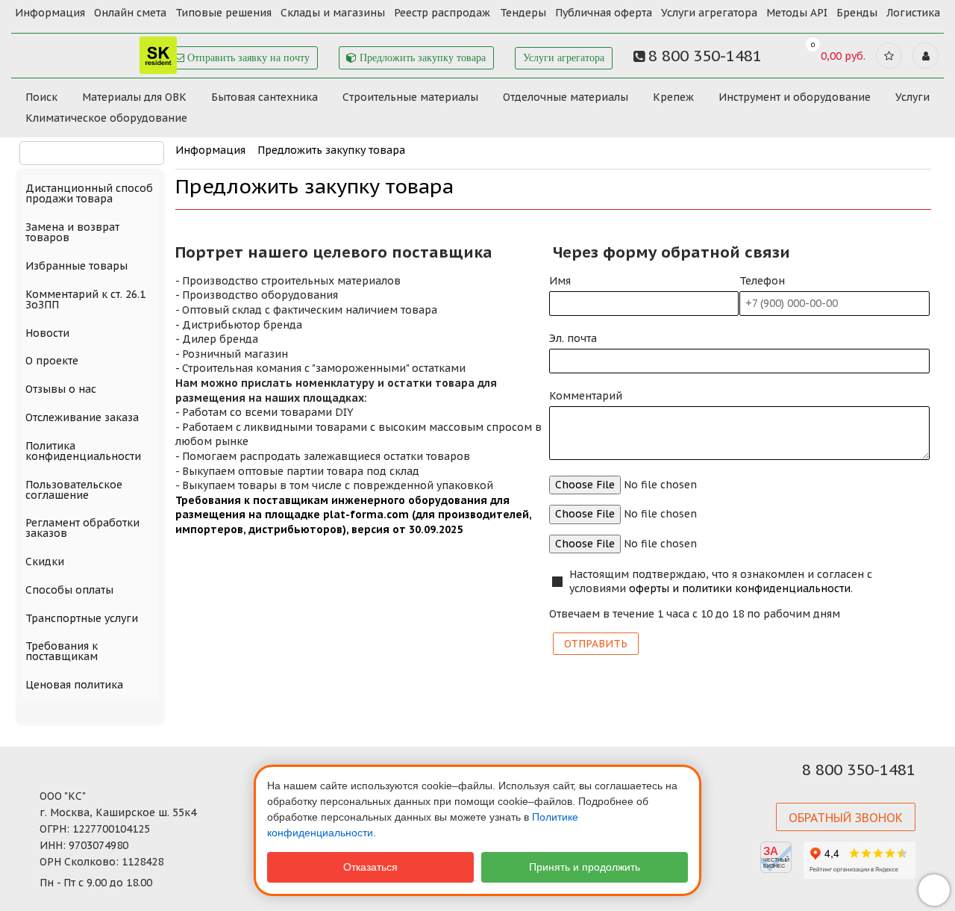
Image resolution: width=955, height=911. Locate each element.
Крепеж (673, 97)
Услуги (912, 97)
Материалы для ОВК (134, 97)
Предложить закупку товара (421, 57)
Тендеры (523, 12)
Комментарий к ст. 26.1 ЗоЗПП (85, 299)
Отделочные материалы (565, 97)
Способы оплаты (69, 590)
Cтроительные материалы (410, 97)
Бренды (856, 12)
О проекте (51, 360)
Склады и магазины (333, 12)
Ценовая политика (74, 684)
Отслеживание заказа (82, 417)
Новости (47, 333)
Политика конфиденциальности (83, 451)
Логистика (913, 12)
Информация (50, 12)
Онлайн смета (130, 12)
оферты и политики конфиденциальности (740, 588)
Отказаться (370, 867)
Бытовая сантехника (264, 97)
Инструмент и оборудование (794, 97)
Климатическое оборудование (106, 118)
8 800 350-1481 (858, 769)
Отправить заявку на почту (247, 57)
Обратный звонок (846, 817)
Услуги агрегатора (709, 12)
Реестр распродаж (442, 12)
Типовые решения (223, 12)
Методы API (796, 12)
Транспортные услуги (81, 618)
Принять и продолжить (584, 867)
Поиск (41, 97)
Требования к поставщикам (61, 651)
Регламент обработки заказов (82, 528)
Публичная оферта (603, 12)
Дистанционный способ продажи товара (89, 193)
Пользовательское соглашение (73, 490)
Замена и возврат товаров (72, 232)
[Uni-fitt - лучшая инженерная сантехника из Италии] (96, 51)
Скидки (44, 561)
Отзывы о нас (60, 389)
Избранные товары (76, 266)
